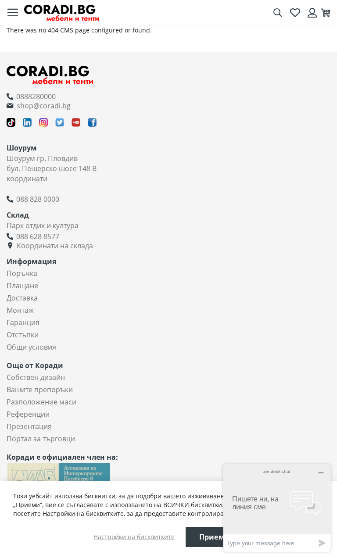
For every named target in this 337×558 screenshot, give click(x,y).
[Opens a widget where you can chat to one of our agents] (277, 508)
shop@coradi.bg (44, 105)
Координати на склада (55, 245)
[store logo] (61, 12)
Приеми (214, 537)
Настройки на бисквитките (134, 537)
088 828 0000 (37, 199)
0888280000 (36, 96)
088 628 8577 (37, 236)
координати (27, 178)
